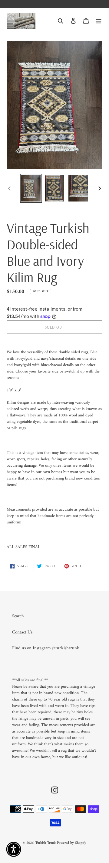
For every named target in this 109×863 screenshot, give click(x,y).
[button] (13, 849)
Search (18, 616)
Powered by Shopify (71, 843)
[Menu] (98, 21)
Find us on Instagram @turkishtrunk (45, 648)
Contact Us (22, 632)
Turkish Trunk (45, 843)
